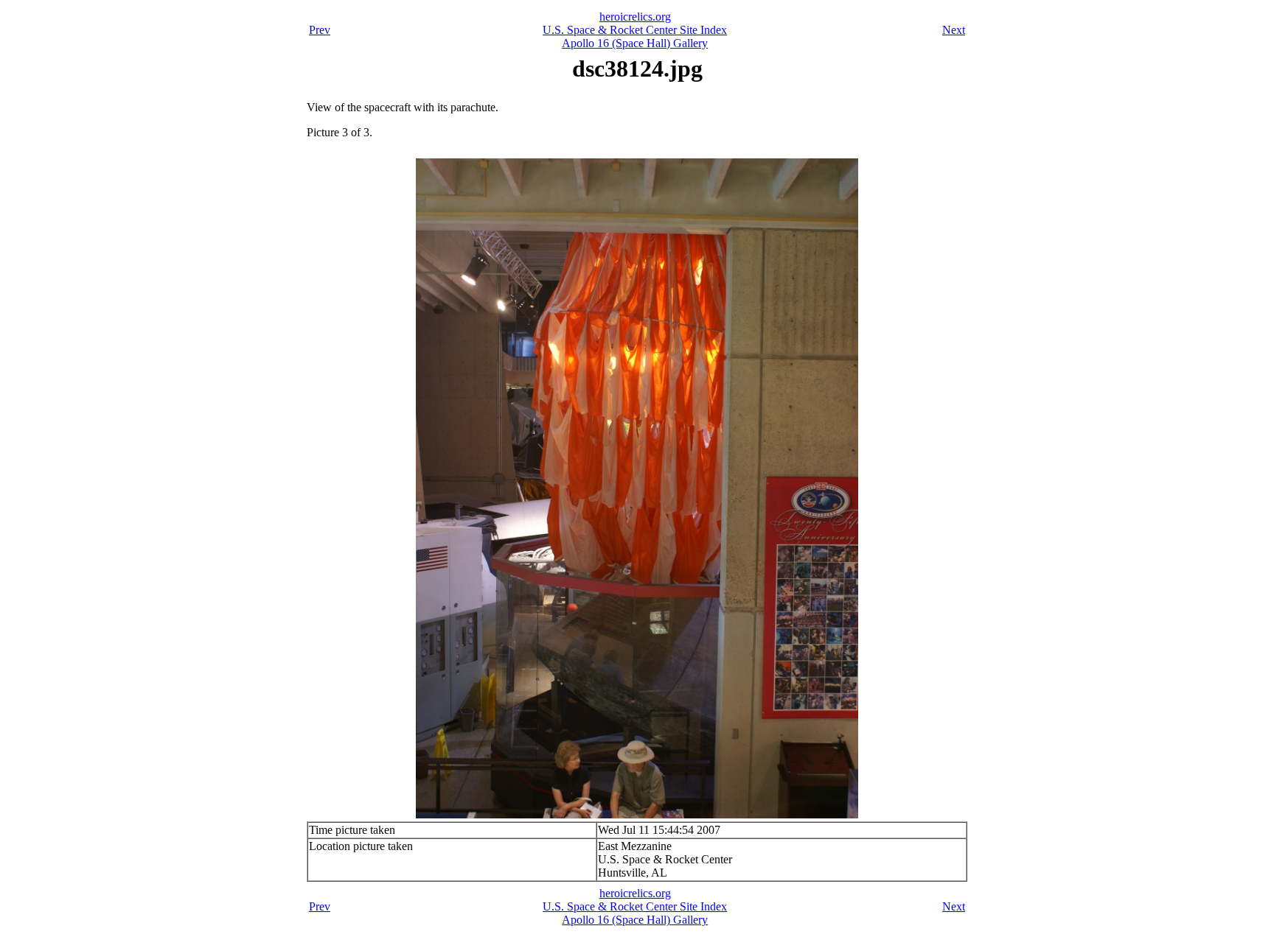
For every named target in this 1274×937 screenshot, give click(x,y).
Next (953, 30)
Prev (319, 30)
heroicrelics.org (635, 16)
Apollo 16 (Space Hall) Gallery (635, 43)
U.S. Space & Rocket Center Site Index (635, 30)
